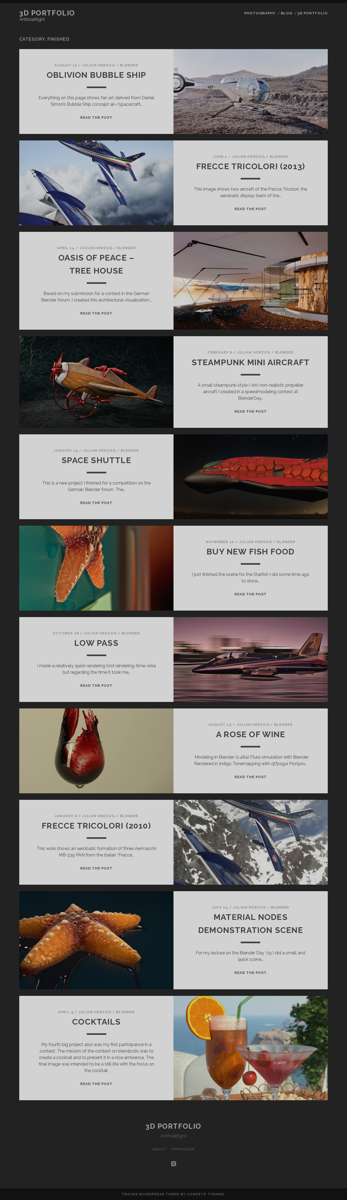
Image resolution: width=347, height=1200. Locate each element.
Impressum (183, 1149)
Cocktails (96, 1021)
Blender (129, 65)
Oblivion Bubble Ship (96, 75)
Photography (259, 13)
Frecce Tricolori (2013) (250, 166)
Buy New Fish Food (250, 551)
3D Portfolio (47, 13)
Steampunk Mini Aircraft (251, 362)
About (159, 1149)
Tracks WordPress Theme (150, 1194)
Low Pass (96, 643)
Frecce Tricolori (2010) (96, 825)
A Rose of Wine (250, 734)
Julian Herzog (98, 65)
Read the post (96, 117)
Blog (286, 13)
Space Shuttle (96, 460)
